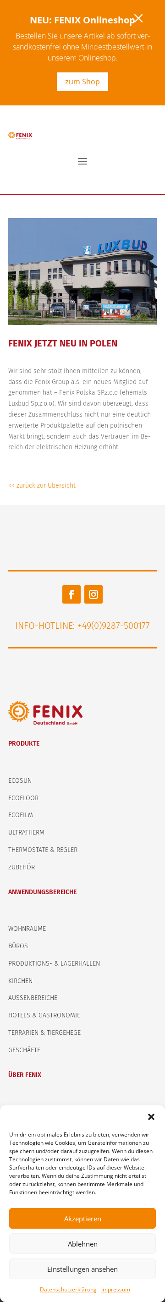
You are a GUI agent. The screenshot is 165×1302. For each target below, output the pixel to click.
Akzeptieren (82, 1218)
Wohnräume (27, 929)
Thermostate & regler (42, 850)
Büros (18, 946)
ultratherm (26, 832)
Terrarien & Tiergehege (44, 1033)
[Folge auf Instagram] (93, 594)
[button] (151, 1116)
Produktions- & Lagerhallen (54, 963)
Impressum (115, 1289)
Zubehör (21, 867)
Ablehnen (83, 1243)
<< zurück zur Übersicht (42, 485)
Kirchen (20, 981)
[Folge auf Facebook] (71, 594)
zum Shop (82, 82)
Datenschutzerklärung (68, 1289)
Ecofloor (23, 798)
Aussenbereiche (32, 998)
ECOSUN (20, 781)
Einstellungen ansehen (82, 1269)
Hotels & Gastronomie (44, 1015)
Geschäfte (24, 1050)
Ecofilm (20, 815)
